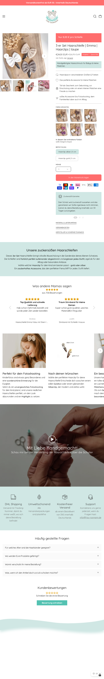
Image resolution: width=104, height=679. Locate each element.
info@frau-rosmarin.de (90, 517)
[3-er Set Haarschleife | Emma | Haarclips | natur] (76, 115)
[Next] (44, 56)
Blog (57, 642)
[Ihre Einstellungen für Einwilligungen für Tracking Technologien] (100, 675)
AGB (4, 633)
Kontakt (58, 633)
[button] (94, 16)
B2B (56, 650)
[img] (52, 289)
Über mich (59, 638)
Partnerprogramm (11, 654)
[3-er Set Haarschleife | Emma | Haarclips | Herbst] (62, 115)
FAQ (56, 646)
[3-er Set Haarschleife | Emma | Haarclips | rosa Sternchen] (76, 129)
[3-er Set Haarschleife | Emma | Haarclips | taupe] (5, 86)
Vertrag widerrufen (11, 642)
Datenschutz (8, 646)
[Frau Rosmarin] (52, 16)
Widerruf (7, 638)
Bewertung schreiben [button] (52, 603)
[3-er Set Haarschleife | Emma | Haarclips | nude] (90, 115)
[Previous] (6, 56)
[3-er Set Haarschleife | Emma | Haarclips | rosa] (62, 129)
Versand (70, 58)
